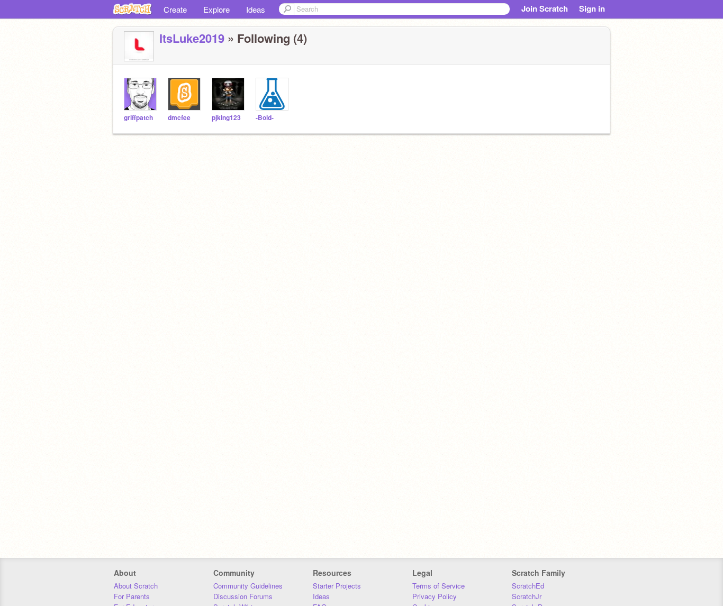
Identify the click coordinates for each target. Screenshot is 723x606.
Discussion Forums (243, 596)
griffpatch (138, 117)
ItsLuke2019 (191, 38)
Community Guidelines (248, 586)
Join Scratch (544, 8)
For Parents (132, 596)
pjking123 (226, 117)
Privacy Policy (434, 596)
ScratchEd (528, 586)
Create (175, 9)
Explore (216, 9)
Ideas (255, 9)
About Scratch (136, 586)
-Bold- (265, 117)
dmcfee (179, 117)
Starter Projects (337, 586)
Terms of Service (438, 586)
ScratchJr (526, 596)
